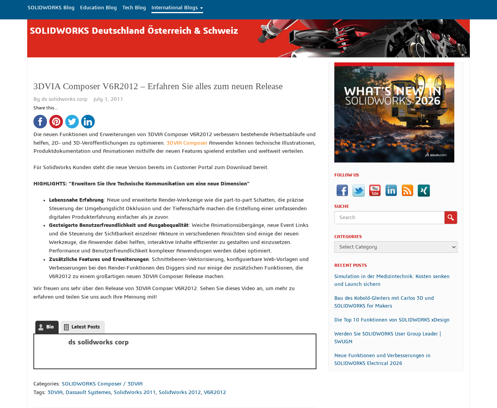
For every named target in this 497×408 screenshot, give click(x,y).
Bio (50, 327)
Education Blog (98, 7)
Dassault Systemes (88, 392)
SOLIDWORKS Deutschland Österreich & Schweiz (134, 31)
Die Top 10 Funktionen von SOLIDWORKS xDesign (392, 320)
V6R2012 (215, 392)
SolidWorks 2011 (135, 392)
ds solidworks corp (64, 99)
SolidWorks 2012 (180, 392)
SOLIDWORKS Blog (51, 7)
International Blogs (175, 7)
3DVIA (55, 392)
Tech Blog (134, 7)
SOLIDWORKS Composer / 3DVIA (102, 384)
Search (450, 217)
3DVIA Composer (187, 143)
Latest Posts (85, 327)
